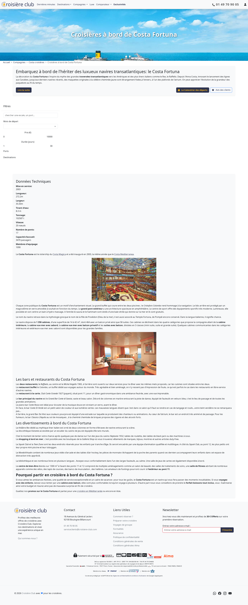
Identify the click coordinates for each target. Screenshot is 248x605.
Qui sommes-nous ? (27, 538)
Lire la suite (24, 90)
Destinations (63, 4)
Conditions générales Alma (126, 545)
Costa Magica (59, 254)
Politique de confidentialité (126, 537)
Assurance (118, 533)
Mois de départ (10, 121)
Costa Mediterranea (124, 254)
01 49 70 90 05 (71, 525)
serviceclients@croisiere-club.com (80, 529)
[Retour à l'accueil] (30, 510)
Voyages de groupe (122, 524)
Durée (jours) (27, 141)
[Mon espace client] (245, 4)
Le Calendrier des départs (194, 90)
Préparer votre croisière (125, 520)
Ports (6, 151)
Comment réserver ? (123, 516)
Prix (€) (28, 132)
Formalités (118, 528)
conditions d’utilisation (138, 576)
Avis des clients (222, 89)
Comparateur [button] (103, 4)
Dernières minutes (46, 4)
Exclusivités (120, 4)
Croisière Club (28, 593)
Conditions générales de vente (128, 541)
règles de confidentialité (121, 576)
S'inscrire (227, 530)
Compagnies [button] (79, 4)
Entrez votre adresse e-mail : (176, 525)
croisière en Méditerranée (89, 491)
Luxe (92, 4)
